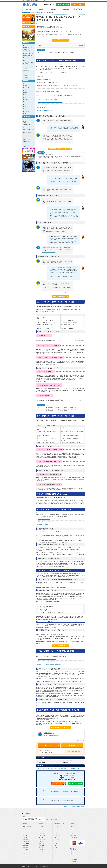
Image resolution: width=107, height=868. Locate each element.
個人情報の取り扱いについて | (36, 866)
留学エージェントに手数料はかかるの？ (47, 659)
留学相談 (77, 4)
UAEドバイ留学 (42, 855)
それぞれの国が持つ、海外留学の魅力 (48, 626)
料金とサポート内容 (54, 768)
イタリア (25, 104)
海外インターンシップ (28, 60)
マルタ (25, 94)
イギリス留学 (41, 833)
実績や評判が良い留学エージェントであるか (48, 99)
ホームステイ (25, 835)
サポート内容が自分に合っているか (46, 105)
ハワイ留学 (41, 841)
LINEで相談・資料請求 (76, 783)
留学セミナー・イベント (28, 119)
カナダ (25, 85)
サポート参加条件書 (74, 837)
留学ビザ (72, 832)
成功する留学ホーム (27, 813)
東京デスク (26, 135)
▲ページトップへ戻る (81, 740)
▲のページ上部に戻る (74, 806)
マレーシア (26, 99)
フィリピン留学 (42, 839)
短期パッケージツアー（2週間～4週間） (28, 50)
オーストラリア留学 (42, 830)
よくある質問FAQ (74, 835)
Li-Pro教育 (73, 861)
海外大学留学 (26, 65)
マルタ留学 (41, 837)
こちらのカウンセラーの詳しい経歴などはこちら (48, 91)
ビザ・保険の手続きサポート (29, 130)
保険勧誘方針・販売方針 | (45, 866)
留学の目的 (26, 42)
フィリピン (26, 97)
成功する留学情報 (27, 116)
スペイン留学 (41, 849)
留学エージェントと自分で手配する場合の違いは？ (49, 662)
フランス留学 (41, 845)
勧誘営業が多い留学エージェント (45, 524)
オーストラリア (27, 87)
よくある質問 (26, 127)
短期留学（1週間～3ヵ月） (29, 53)
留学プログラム (27, 124)
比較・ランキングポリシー (75, 851)
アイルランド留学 (42, 835)
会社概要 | (24, 866)
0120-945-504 (75, 751)
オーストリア (26, 111)
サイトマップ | (52, 866)
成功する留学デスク (28, 132)
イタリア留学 (41, 847)
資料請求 (72, 745)
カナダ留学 (41, 828)
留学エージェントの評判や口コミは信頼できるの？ (49, 664)
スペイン (25, 106)
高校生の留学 (26, 70)
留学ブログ (26, 146)
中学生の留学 (26, 68)
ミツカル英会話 (74, 859)
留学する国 (68, 761)
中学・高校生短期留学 (27, 843)
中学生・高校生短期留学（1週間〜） (28, 63)
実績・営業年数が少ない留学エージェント (47, 522)
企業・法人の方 (73, 853)
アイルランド (57, 835)
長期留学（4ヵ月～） (27, 828)
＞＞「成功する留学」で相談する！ (48, 252)
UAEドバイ (26, 113)
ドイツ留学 (41, 851)
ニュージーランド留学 (43, 832)
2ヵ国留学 (26, 57)
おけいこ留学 (25, 839)
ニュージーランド (27, 90)
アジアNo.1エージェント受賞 (43, 768)
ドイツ (25, 108)
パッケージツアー (26, 841)
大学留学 (24, 851)
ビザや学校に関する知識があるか (45, 110)
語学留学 (26, 45)
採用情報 (56, 866)
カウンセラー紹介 (63, 768)
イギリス (26, 92)
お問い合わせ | (28, 866)
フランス (26, 101)
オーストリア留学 (42, 853)
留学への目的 (42, 761)
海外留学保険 (73, 830)
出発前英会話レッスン (28, 141)
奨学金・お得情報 (27, 143)
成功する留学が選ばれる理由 (74, 768)
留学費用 (72, 826)
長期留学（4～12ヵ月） (28, 55)
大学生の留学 (26, 73)
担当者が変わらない (42, 107)
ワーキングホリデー (28, 47)
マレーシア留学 (42, 843)
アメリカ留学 (41, 826)
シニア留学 (26, 77)
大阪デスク (26, 137)
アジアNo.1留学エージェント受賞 (28, 122)
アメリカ (25, 83)
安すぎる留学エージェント (44, 519)
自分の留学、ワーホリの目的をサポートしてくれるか (50, 102)
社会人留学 (26, 75)
